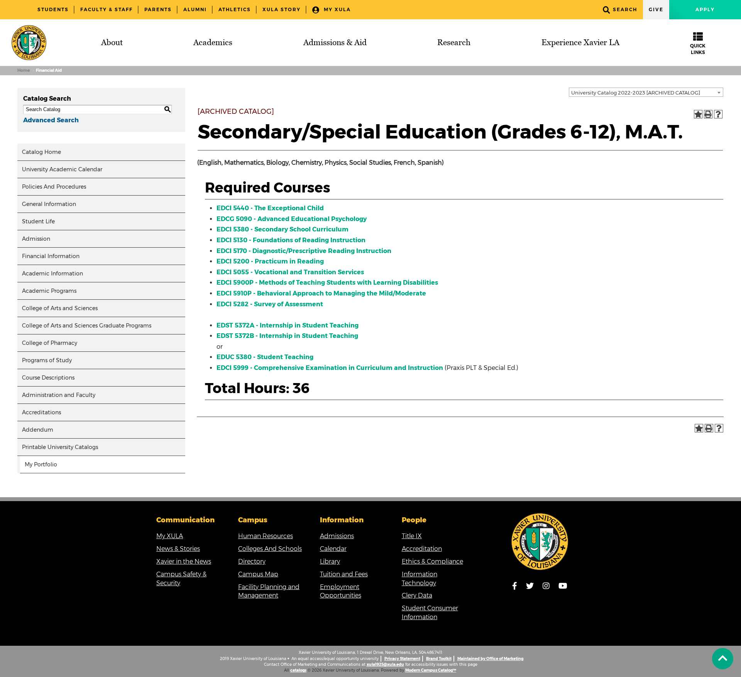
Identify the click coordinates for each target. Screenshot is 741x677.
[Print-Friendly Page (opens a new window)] (708, 114)
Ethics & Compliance (432, 561)
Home (23, 70)
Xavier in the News (183, 561)
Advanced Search (51, 120)
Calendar (333, 548)
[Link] (540, 542)
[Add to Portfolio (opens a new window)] (698, 114)
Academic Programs (49, 290)
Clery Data (417, 595)
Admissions (337, 536)
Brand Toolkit (439, 658)
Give (656, 9)
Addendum (37, 429)
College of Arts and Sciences (60, 308)
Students (53, 9)
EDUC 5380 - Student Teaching (265, 357)
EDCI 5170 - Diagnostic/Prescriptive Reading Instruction (304, 251)
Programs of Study (47, 360)
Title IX (412, 536)
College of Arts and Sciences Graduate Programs (86, 325)
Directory (252, 561)
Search (625, 9)
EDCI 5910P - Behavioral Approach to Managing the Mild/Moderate (321, 293)
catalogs (298, 670)
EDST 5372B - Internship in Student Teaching (287, 335)
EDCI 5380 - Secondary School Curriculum (283, 229)
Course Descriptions (48, 377)
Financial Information (51, 256)
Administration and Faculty (58, 395)
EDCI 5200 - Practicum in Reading (270, 261)
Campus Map (258, 574)
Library (330, 561)
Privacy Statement (402, 658)
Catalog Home (41, 152)
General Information (49, 204)
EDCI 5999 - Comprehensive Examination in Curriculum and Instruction (330, 367)
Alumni (195, 9)
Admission (36, 238)
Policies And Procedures (54, 186)
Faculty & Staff (106, 9)
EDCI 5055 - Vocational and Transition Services (290, 272)
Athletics (234, 9)
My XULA (336, 9)
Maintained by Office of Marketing (490, 658)
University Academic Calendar (62, 169)
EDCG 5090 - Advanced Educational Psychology (292, 219)
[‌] (722, 658)
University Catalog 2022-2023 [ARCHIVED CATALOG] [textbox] (635, 92)
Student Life (38, 221)
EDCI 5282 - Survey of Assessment (270, 304)
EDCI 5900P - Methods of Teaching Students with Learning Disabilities (327, 282)
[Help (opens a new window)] (718, 114)
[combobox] (646, 92)
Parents (158, 9)
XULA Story (281, 9)
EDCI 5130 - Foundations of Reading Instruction (291, 240)
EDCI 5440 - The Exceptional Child (270, 208)
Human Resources (265, 536)
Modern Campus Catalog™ (430, 670)
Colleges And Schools (270, 548)
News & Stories (178, 548)
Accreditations (41, 412)
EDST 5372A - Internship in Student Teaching (288, 325)
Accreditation (422, 548)
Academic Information (52, 273)
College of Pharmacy (49, 342)
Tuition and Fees (344, 574)
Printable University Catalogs (60, 447)
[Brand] (29, 42)
